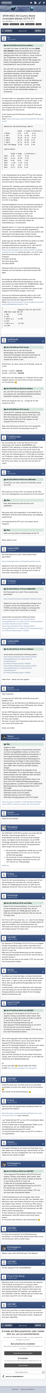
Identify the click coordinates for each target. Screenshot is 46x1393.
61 (43, 1372)
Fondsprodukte (29, 21)
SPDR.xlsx (5, 865)
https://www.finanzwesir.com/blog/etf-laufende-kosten (21, 561)
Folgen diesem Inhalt (21, 1372)
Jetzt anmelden (23, 1365)
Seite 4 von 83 (23, 31)
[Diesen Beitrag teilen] (42, 39)
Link (12, 980)
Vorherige (8, 30)
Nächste (38, 30)
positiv (26, 920)
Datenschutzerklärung (27, 1389)
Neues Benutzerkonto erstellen (23, 1353)
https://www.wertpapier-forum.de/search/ (22, 1068)
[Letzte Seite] (43, 30)
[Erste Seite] (2, 30)
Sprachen (15, 1389)
